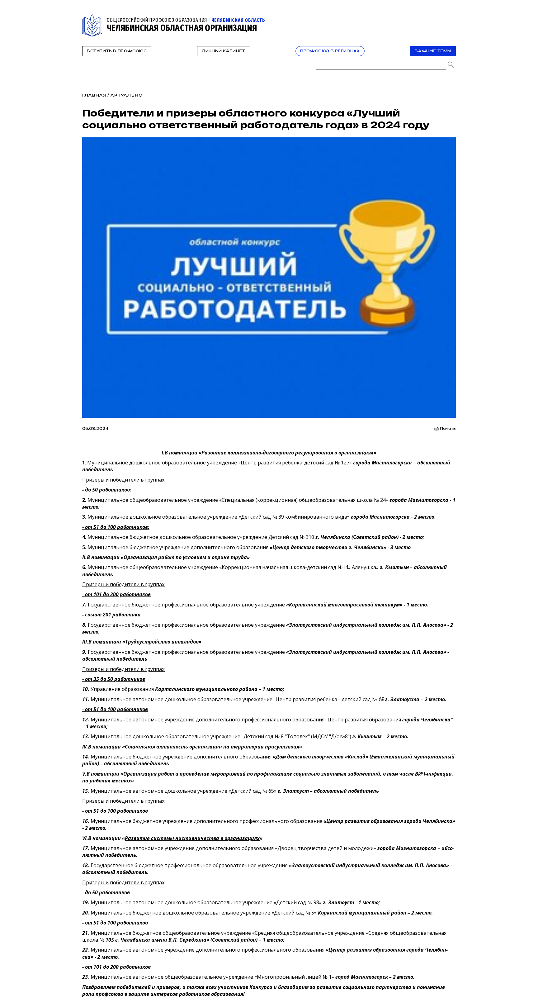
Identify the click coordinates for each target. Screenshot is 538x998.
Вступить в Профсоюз (117, 51)
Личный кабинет (223, 51)
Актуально (127, 95)
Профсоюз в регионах (330, 51)
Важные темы (433, 51)
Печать (448, 428)
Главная (94, 95)
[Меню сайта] (450, 17)
